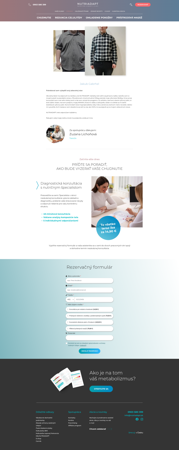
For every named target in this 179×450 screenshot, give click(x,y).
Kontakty (71, 418)
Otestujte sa (101, 389)
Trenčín (72, 138)
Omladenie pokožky (99, 17)
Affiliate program (74, 425)
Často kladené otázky (44, 428)
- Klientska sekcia (118, 11)
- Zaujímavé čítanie (81, 11)
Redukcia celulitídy (68, 17)
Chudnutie (44, 17)
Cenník (38, 441)
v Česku (139, 432)
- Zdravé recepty (96, 11)
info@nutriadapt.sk (134, 415)
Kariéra (71, 420)
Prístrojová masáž (129, 17)
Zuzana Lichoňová (83, 134)
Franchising (72, 423)
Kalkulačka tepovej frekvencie (47, 433)
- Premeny (69, 11)
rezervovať (143, 5)
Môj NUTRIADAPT (42, 436)
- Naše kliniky (59, 11)
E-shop (38, 438)
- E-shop (107, 11)
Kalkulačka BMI (42, 431)
